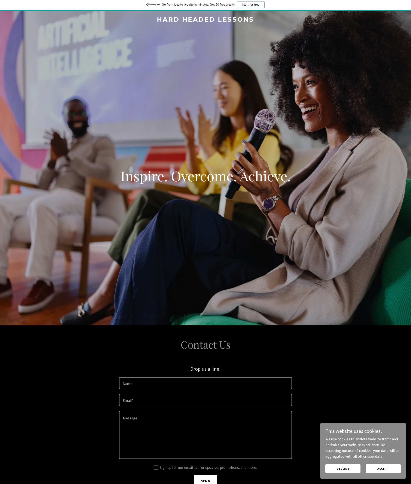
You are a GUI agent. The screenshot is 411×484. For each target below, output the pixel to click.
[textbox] (205, 383)
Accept (383, 469)
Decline (343, 469)
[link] (206, 20)
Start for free (250, 4)
